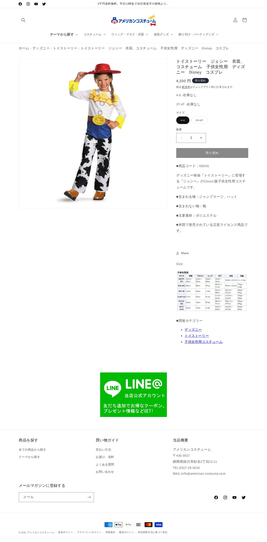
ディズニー (41, 48)
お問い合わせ (105, 472)
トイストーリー (65, 48)
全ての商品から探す (32, 449)
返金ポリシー (65, 532)
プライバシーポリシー (89, 532)
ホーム (24, 48)
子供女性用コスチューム (204, 342)
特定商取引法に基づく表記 (152, 532)
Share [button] (185, 253)
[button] (23, 20)
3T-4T (201, 121)
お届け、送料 (105, 457)
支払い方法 (103, 449)
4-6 (184, 121)
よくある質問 (105, 464)
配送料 (186, 86)
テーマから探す (29, 457)
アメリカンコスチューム (40, 532)
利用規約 (110, 532)
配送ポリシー (126, 532)
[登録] (89, 497)
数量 (179, 129)
